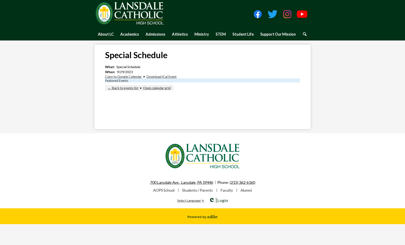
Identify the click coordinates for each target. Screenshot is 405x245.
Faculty (226, 190)
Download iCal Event (161, 76)
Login (218, 200)
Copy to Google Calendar (123, 76)
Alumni (246, 190)
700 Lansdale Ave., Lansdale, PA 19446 (181, 182)
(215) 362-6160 (242, 182)
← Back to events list (123, 88)
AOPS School (163, 190)
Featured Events (116, 80)
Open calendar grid (157, 88)
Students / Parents (197, 190)
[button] (106, 34)
